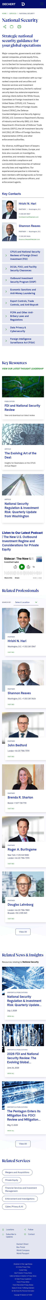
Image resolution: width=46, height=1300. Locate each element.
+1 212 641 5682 (22, 855)
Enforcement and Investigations (19, 1199)
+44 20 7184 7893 (21, 910)
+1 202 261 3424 (24, 236)
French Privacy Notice (23, 1282)
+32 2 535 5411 (21, 913)
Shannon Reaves (29, 226)
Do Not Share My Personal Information (23, 1291)
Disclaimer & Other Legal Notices (23, 1264)
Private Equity (11, 1180)
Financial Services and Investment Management (21, 1189)
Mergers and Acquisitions (17, 1172)
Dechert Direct (22, 1244)
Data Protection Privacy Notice (23, 1273)
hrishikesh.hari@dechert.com (28, 217)
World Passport (22, 1253)
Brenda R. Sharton (20, 797)
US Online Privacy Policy (23, 1267)
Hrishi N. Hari (27, 203)
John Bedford (17, 745)
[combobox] (26, 602)
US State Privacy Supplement (23, 1279)
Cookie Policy (23, 1270)
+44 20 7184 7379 (21, 751)
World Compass (23, 1250)
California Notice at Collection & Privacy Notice (23, 1276)
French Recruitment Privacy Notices (23, 1285)
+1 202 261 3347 (24, 214)
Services (12, 13)
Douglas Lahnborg (20, 904)
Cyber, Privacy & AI (14, 1206)
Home (4, 13)
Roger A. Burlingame (22, 849)
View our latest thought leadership (22, 369)
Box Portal (20, 1247)
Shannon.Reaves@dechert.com (29, 239)
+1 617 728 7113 (20, 803)
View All (23, 932)
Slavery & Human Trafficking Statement (23, 1288)
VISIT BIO (11, 652)
